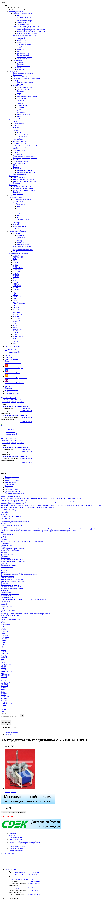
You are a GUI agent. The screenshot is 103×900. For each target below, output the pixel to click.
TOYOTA (16, 334)
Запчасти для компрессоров (22, 13)
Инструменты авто (19, 60)
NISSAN (16, 309)
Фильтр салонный (23, 55)
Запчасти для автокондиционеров (24, 35)
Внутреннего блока (19, 203)
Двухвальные (17, 221)
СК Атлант (16, 183)
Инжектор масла (22, 98)
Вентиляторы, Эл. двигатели (27, 37)
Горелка (19, 94)
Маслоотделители (19, 150)
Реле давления (22, 136)
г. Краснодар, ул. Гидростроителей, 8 (15, 406)
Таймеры (20, 241)
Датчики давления (23, 58)
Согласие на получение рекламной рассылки (24, 843)
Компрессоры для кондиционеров (24, 181)
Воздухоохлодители (20, 143)
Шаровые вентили (23, 138)
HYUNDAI (17, 286)
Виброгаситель (18, 140)
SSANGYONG (18, 329)
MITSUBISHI (17, 307)
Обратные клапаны (23, 134)
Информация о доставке (17, 846)
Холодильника (18, 194)
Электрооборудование (24, 57)
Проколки (20, 107)
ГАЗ (14, 340)
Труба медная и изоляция (25, 170)
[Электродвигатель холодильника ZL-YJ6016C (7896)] (20, 788)
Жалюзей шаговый (23, 219)
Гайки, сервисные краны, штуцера (25, 145)
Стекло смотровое (19, 163)
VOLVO (16, 338)
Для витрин (17, 223)
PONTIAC (16, 316)
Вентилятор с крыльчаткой (22, 199)
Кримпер (20, 62)
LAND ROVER (18, 296)
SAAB (15, 322)
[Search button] (22, 715)
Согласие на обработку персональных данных (25, 841)
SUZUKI (16, 333)
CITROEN (16, 271)
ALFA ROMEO (18, 257)
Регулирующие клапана (25, 22)
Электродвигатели (11, 733)
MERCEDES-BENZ (19, 304)
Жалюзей (16, 224)
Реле (18, 239)
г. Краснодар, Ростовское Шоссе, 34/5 (15, 415)
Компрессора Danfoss (20, 177)
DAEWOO (16, 273)
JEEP (14, 291)
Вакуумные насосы (23, 89)
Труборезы (20, 116)
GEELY (15, 282)
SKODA (16, 325)
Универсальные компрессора (27, 33)
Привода (16, 125)
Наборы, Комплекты (24, 44)
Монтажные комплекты (21, 76)
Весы (19, 93)
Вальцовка (20, 91)
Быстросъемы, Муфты (24, 87)
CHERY (15, 266)
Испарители (21, 39)
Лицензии (8, 388)
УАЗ (14, 343)
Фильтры (16, 167)
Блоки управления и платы (22, 246)
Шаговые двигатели (20, 230)
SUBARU (16, 331)
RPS (18, 212)
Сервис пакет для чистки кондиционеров (27, 78)
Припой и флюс (22, 105)
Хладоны (20, 84)
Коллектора (21, 100)
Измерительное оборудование (27, 96)
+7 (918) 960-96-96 (26, 422)
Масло (19, 15)
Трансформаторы (23, 244)
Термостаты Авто (23, 49)
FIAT (14, 278)
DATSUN (16, 275)
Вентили (16, 131)
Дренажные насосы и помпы (23, 73)
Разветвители (17, 154)
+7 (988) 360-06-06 (26, 417)
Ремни (19, 48)
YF (18, 215)
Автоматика (17, 233)
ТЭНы (15, 165)
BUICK (15, 262)
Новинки (12, 835)
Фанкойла (16, 192)
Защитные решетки (19, 174)
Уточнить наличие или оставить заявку (13, 812)
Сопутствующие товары (25, 82)
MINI (14, 306)
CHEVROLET (18, 268)
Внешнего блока (18, 201)
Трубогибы (21, 113)
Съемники (20, 64)
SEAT (15, 324)
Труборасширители (23, 114)
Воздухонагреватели (20, 141)
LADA (15, 295)
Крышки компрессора (24, 21)
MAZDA (16, 302)
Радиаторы (20, 69)
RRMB (19, 214)
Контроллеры (21, 237)
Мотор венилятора (19, 226)
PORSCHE (16, 318)
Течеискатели (21, 111)
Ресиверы (16, 159)
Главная (7, 731)
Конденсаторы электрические (23, 250)
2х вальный (21, 205)
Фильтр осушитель (23, 53)
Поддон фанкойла (19, 123)
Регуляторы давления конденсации (25, 158)
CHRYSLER (17, 269)
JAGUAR (16, 289)
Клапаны (16, 149)
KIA (14, 293)
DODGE (16, 277)
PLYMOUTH (17, 315)
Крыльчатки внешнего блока (23, 188)
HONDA (16, 284)
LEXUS (15, 298)
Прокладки (17, 152)
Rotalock (20, 132)
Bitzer (15, 122)
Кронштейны (17, 75)
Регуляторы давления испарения (24, 156)
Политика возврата (15, 837)
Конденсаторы (22, 40)
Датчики (16, 248)
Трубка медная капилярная (26, 172)
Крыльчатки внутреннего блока (24, 190)
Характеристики (10, 792)
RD (18, 208)
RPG (18, 210)
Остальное (20, 104)
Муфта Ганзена (22, 102)
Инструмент (17, 85)
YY (18, 217)
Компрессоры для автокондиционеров (26, 26)
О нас (7, 391)
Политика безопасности (13, 393)
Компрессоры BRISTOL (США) (24, 179)
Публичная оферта (11, 390)
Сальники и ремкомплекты (26, 24)
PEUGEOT (16, 313)
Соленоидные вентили (21, 161)
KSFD (19, 206)
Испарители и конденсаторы (23, 147)
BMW (15, 260)
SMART (15, 327)
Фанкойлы (16, 127)
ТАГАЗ (15, 342)
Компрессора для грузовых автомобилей (31, 30)
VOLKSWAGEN (18, 336)
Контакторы (21, 235)
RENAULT (17, 320)
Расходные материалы (24, 46)
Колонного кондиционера (22, 186)
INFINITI (16, 287)
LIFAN (15, 300)
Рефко (19, 109)
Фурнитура (17, 168)
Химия (15, 80)
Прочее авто (17, 67)
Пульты (15, 251)
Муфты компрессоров (24, 17)
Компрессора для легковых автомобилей (31, 31)
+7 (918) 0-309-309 (26, 411)
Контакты (8, 386)
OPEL (15, 311)
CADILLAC (17, 264)
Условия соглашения (16, 850)
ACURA (16, 255)
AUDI (15, 259)
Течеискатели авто (23, 66)
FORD (15, 280)
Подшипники (21, 19)
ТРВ (18, 51)
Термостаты (21, 242)
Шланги (20, 118)
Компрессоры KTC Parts (25, 28)
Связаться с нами (11, 869)
